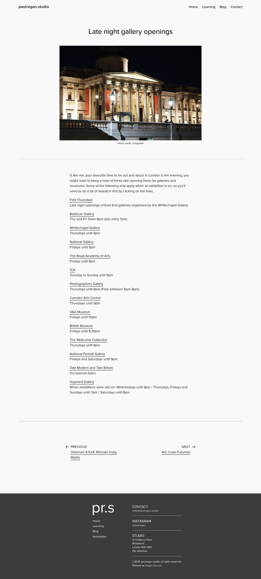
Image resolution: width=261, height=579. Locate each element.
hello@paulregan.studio (145, 511)
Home (96, 521)
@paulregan (139, 525)
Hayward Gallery (82, 381)
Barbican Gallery (82, 213)
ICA (72, 269)
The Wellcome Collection (88, 339)
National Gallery (81, 241)
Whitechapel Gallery (85, 227)
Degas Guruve (153, 565)
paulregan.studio (33, 7)
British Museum (81, 325)
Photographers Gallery (86, 283)
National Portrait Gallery (87, 353)
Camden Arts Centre (85, 297)
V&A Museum (80, 311)
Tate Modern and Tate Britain (91, 367)
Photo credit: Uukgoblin (130, 143)
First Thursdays (81, 199)
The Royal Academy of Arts (90, 255)
